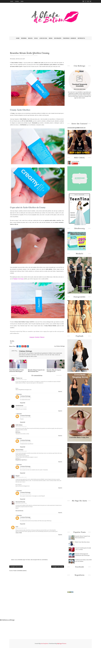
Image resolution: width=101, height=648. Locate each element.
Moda (50, 38)
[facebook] (86, 1)
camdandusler (19, 405)
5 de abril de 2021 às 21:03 (21, 503)
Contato (17, 1)
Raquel (17, 476)
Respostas (19, 394)
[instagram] (83, 1)
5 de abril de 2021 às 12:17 (21, 426)
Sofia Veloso (19, 425)
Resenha (23, 38)
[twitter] (90, 1)
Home (11, 1)
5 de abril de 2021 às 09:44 (21, 379)
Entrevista (81, 38)
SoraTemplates (44, 643)
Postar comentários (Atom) (19, 570)
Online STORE (19, 532)
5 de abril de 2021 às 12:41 (21, 477)
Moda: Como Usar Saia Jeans (82, 542)
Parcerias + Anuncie (69, 38)
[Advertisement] (45, 47)
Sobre (22, 1)
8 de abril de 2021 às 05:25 (21, 528)
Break (18, 55)
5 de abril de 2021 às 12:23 (21, 451)
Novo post (18, 432)
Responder (60, 391)
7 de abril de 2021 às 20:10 (26, 441)
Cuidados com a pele (25, 55)
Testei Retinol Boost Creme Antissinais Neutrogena (16, 370)
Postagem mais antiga (57, 566)
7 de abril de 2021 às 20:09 (26, 518)
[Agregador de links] (70, 592)
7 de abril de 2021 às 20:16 (26, 397)
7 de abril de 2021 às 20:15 (26, 417)
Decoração (57, 38)
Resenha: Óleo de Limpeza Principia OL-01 (54, 370)
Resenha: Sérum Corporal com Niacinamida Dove (36, 370)
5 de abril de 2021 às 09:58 (21, 407)
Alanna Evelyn (19, 449)
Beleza (30, 38)
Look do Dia (43, 38)
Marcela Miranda (20, 502)
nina (17, 526)
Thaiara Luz (19, 378)
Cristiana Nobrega (25, 396)
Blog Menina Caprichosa (21, 459)
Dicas (36, 38)
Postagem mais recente (16, 566)
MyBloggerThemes (61, 643)
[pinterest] (88, 1)
